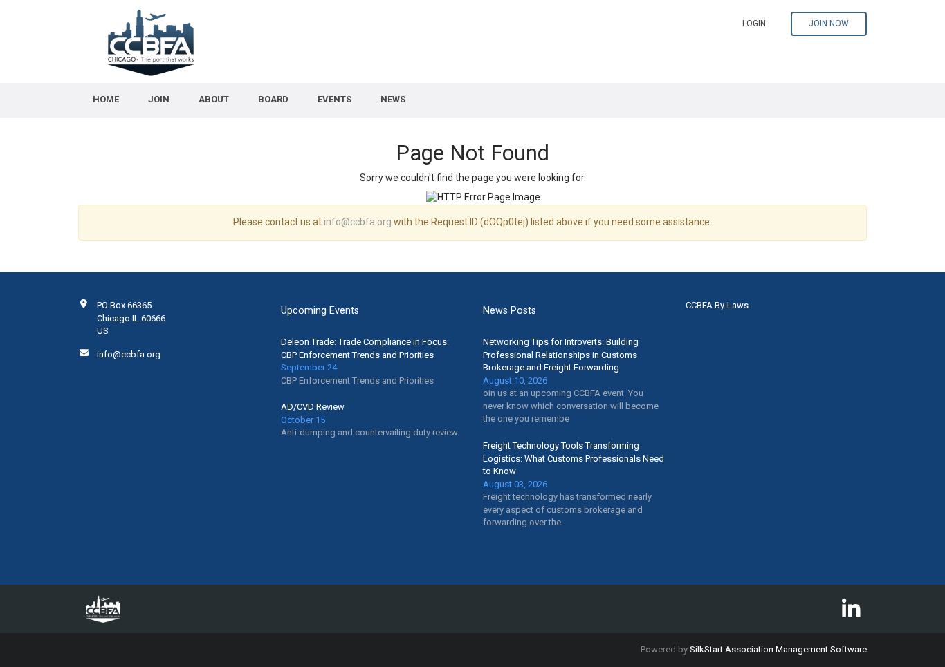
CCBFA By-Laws (717, 305)
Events (334, 99)
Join (158, 99)
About (214, 99)
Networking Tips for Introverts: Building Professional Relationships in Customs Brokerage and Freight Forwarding (561, 355)
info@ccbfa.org (358, 221)
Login (754, 23)
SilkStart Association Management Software (778, 649)
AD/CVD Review (313, 407)
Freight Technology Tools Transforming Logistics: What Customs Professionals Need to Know (573, 458)
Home (106, 99)
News (392, 99)
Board (273, 99)
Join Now (829, 23)
